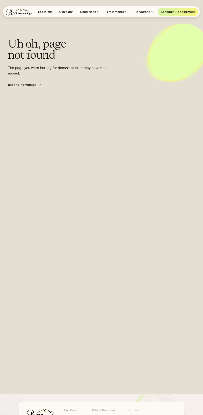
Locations (45, 12)
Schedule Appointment (178, 12)
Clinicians (66, 12)
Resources (142, 12)
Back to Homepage (22, 85)
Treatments (115, 12)
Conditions (88, 12)
